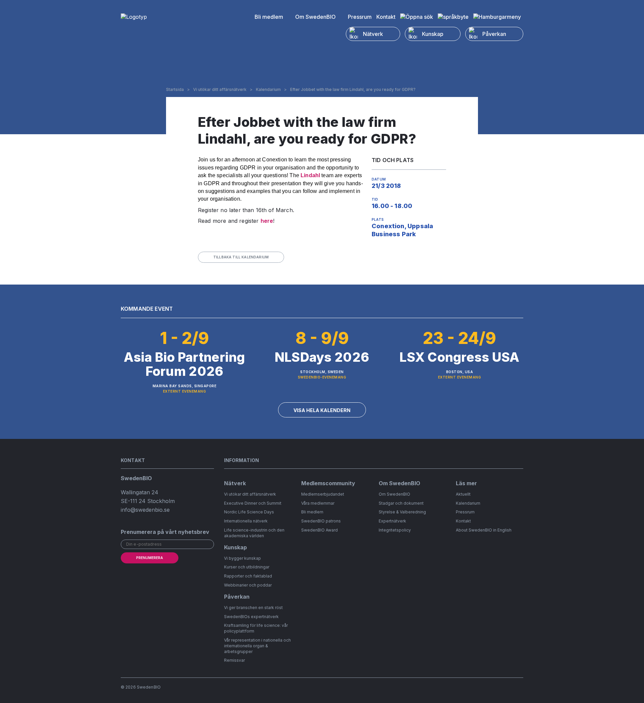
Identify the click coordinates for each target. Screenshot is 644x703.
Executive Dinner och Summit (252, 503)
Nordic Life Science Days (249, 511)
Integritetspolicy (395, 530)
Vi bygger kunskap (242, 558)
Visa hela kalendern (322, 410)
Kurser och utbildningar (246, 566)
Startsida (175, 89)
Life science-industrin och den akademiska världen (254, 533)
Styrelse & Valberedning (402, 511)
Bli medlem (269, 16)
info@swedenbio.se (145, 509)
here (267, 220)
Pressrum (360, 16)
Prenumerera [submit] (149, 558)
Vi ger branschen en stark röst (253, 607)
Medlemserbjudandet (322, 494)
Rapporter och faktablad (248, 576)
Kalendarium (268, 89)
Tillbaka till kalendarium (241, 257)
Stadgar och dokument (401, 503)
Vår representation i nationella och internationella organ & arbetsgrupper (257, 646)
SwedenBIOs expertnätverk (251, 616)
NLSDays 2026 (322, 357)
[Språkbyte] (453, 16)
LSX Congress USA (459, 357)
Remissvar (234, 660)
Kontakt (385, 16)
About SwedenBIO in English (484, 530)
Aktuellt (463, 494)
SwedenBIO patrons (321, 520)
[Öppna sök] (416, 16)
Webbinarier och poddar (248, 585)
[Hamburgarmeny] (497, 16)
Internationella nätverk (246, 520)
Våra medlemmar (317, 503)
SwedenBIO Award (319, 530)
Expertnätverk (392, 520)
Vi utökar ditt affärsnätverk (220, 89)
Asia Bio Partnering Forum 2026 (184, 364)
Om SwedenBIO (315, 16)
